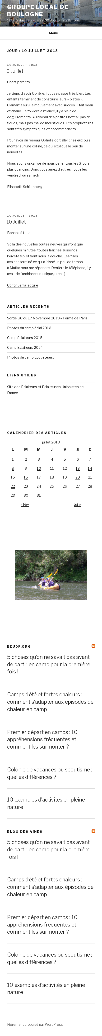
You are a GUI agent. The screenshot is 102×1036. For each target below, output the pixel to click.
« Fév (25, 504)
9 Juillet (15, 71)
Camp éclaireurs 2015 (24, 338)
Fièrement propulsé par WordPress (35, 1024)
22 (13, 486)
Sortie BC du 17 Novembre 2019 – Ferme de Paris (47, 318)
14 (90, 468)
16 (26, 477)
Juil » (77, 504)
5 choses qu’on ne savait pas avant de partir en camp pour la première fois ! (48, 664)
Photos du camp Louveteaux (30, 357)
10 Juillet (16, 222)
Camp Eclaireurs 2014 (25, 347)
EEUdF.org (19, 646)
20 (77, 477)
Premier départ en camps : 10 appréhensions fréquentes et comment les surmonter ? (42, 739)
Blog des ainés (24, 831)
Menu (53, 33)
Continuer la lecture (22, 285)
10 (39, 468)
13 (78, 468)
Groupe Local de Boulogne (38, 11)
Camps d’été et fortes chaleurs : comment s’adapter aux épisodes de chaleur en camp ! (50, 701)
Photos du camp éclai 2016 (29, 328)
